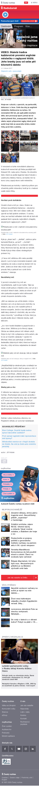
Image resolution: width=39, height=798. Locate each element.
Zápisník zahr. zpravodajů (11, 71)
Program (18, 26)
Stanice (5, 712)
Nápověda (24, 709)
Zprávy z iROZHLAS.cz (12, 637)
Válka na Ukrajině (8, 705)
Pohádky (6, 484)
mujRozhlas (6, 468)
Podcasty (6, 733)
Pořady (6, 489)
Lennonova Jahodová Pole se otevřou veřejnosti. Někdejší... (24, 611)
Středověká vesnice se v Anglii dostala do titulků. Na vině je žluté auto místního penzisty (19, 444)
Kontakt (23, 719)
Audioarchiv (6, 729)
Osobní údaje (15, 777)
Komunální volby (8, 709)
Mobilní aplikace (8, 736)
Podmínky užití (27, 777)
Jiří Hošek (9, 234)
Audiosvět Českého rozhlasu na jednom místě (17, 504)
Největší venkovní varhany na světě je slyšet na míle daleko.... (24, 590)
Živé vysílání (7, 494)
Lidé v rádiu (25, 712)
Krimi (5, 479)
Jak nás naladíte (26, 705)
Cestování (6, 26)
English (4, 780)
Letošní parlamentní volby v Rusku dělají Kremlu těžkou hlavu (16, 668)
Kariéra (23, 715)
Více (28, 26)
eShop (4, 715)
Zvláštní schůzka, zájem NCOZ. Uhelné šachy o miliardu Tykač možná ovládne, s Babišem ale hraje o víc (24, 529)
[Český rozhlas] (8, 2)
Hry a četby (7, 475)
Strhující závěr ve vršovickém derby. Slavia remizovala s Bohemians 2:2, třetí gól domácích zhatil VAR (18, 677)
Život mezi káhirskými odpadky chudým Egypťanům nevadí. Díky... (24, 601)
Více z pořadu (9, 585)
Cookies (5, 777)
